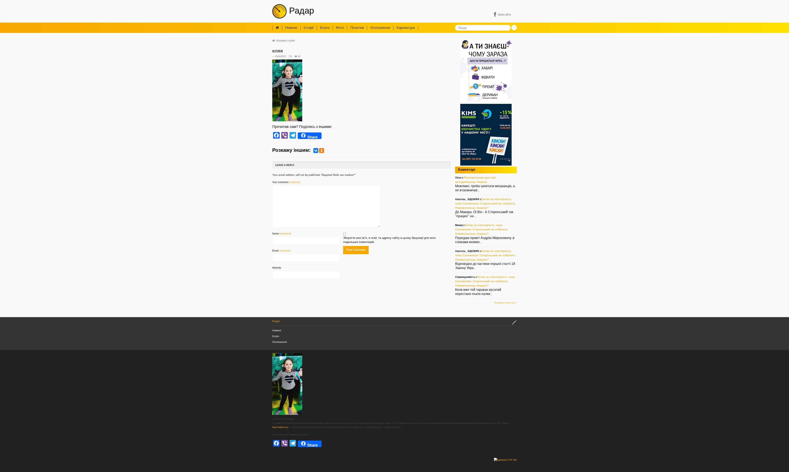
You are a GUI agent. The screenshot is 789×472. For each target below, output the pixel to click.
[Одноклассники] (321, 150)
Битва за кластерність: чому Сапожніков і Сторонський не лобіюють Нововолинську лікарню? (485, 203)
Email (281, 250)
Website (276, 267)
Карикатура (406, 28)
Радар (300, 10)
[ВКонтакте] (315, 150)
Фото (340, 28)
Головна (281, 40)
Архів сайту (504, 14)
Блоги (325, 28)
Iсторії (309, 28)
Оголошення (380, 28)
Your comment (286, 182)
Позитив (357, 28)
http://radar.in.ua (280, 427)
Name (281, 233)
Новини (291, 28)
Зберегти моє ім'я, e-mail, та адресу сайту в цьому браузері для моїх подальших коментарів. (389, 240)
